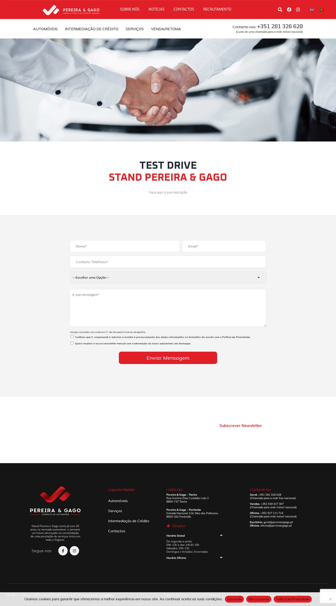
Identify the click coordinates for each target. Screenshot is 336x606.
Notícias (156, 9)
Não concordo (258, 599)
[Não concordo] (330, 599)
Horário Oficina (176, 558)
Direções (179, 526)
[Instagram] (298, 9)
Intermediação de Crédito (128, 521)
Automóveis (118, 500)
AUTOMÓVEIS (45, 29)
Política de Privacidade (236, 337)
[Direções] (168, 525)
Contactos (183, 9)
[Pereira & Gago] (70, 9)
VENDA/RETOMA (166, 29)
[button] (194, 536)
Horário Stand (175, 535)
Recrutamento (217, 9)
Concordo (234, 599)
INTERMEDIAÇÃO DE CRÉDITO (91, 29)
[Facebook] (289, 9)
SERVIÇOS (135, 29)
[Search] (280, 9)
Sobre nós (129, 9)
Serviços (115, 510)
